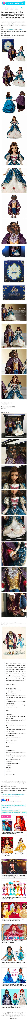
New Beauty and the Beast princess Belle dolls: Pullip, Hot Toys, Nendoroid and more (13, 919)
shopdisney (11, 29)
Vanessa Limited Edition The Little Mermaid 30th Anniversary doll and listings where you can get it (13, 876)
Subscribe (11, 8)
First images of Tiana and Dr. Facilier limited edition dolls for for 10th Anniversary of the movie (14, 985)
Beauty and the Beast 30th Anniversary (10, 810)
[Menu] (6, 8)
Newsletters (11, 1014)
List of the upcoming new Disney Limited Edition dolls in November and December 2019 (13, 1006)
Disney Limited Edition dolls (8, 805)
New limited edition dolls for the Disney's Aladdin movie (13, 963)
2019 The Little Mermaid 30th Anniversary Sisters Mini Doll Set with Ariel (14, 898)
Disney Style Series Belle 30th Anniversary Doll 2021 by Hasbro (13, 854)
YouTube (22, 1014)
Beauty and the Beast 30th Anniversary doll (11, 812)
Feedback (5, 1014)
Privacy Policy (13, 1018)
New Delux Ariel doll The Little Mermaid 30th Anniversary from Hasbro (12, 941)
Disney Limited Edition (20, 805)
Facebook (16, 8)
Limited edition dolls (6, 807)
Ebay (21, 29)
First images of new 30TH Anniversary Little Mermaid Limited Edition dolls (12, 832)
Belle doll (24, 812)
